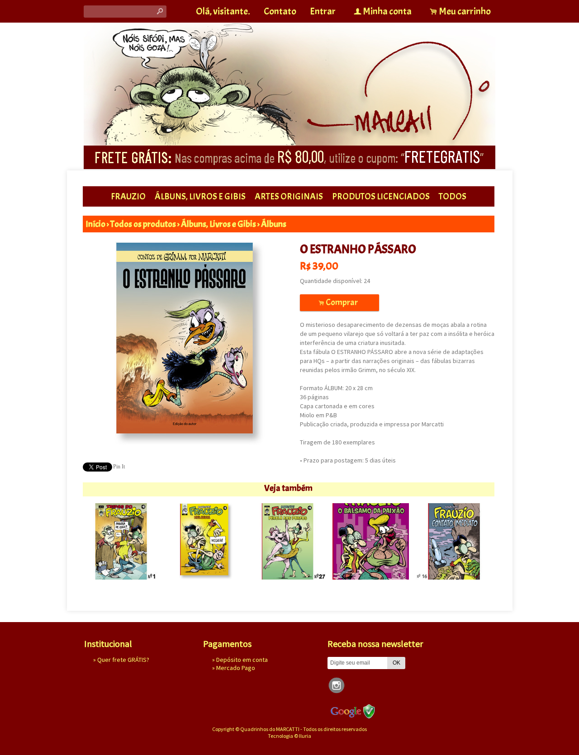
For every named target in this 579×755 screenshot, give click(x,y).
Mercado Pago (235, 668)
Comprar (339, 302)
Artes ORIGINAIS (289, 196)
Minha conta (387, 11)
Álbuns (273, 224)
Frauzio (128, 196)
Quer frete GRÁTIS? (123, 660)
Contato (280, 11)
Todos (452, 196)
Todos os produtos (143, 224)
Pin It (119, 466)
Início (95, 224)
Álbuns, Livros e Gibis (200, 196)
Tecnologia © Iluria (289, 735)
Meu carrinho (465, 11)
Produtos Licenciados (381, 196)
